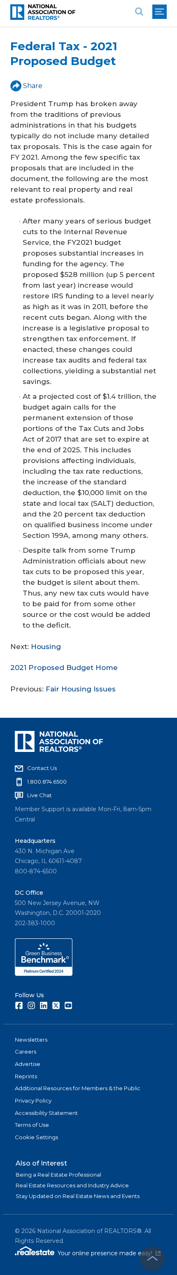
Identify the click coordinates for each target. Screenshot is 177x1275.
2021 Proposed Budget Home (64, 667)
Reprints (26, 1076)
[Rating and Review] (43, 973)
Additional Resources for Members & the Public (77, 1088)
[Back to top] (152, 1258)
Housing (46, 646)
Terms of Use (32, 1124)
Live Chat (39, 795)
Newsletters (31, 1039)
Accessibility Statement (46, 1113)
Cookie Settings (36, 1137)
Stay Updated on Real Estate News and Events (78, 1196)
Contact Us (42, 768)
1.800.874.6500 (47, 781)
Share (32, 86)
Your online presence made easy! (109, 1253)
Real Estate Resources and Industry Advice (72, 1185)
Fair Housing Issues (81, 689)
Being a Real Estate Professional (58, 1174)
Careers (25, 1051)
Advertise (27, 1064)
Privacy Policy (33, 1100)
